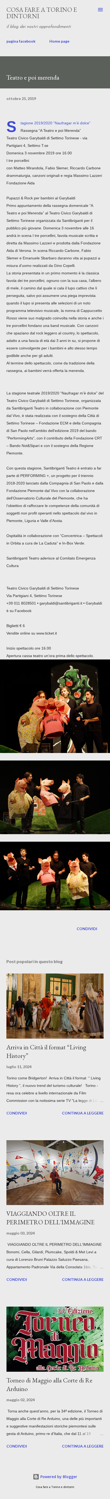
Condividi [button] (87, 928)
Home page (59, 41)
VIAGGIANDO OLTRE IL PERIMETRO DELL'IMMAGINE (50, 1217)
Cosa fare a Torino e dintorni (41, 12)
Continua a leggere (83, 1113)
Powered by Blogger (58, 1476)
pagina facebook (21, 41)
